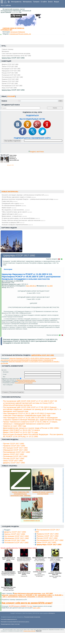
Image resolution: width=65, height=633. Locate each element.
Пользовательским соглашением (32, 617)
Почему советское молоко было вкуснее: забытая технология (23, 220)
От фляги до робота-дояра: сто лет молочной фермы (21, 218)
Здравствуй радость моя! (12, 214)
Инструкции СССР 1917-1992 (11, 68)
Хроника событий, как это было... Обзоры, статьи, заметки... (8, 559)
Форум (56, 2)
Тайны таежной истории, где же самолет (17, 212)
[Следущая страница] (63, 495)
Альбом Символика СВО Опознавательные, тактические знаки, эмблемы (20, 493)
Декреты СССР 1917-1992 (10, 64)
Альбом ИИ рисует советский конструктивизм (42, 493)
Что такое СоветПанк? (39, 560)
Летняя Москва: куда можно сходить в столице (19, 197)
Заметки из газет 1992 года (14, 426)
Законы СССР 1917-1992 (10, 66)
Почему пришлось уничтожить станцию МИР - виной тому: (55, 573)
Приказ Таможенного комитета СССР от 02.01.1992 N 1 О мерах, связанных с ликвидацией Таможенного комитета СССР (30, 423)
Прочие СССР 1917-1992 (10, 83)
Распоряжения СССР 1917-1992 (12, 85)
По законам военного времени (14, 205)
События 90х (8, 562)
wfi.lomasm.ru (51, 613)
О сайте (44, 2)
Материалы (27, 2)
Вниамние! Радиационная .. (24, 560)
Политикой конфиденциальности (9, 619)
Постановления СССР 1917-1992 (12, 77)
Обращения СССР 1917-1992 (11, 71)
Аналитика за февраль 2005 (13, 222)
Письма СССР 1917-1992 (10, 73)
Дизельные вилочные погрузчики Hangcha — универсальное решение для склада (30, 199)
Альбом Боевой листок (32, 520)
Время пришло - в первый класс (14, 216)
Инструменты (16, 2)
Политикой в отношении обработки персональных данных (15, 621)
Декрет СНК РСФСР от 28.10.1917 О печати (21, 430)
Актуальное (14, 32)
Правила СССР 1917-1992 (10, 79)
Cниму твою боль (10, 201)
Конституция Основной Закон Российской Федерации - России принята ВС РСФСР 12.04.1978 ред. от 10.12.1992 (33, 435)
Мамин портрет (9, 207)
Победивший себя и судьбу (13, 203)
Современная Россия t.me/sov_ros (20, 34)
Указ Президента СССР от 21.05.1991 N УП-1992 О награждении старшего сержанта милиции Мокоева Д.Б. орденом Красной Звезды (32, 419)
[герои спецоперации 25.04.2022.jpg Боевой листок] (32, 518)
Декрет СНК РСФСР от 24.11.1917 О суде (20, 432)
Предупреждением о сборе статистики (10, 624)
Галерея (36, 2)
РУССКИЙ (11, 96)
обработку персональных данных (25, 380)
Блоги (50, 2)
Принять (38, 631)
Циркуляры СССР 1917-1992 (13, 90)
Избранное (21, 32)
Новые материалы (10, 191)
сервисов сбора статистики (29, 630)
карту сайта (36, 608)
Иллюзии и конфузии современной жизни (17, 224)
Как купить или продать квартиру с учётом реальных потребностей (25, 195)
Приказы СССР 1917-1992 (10, 81)
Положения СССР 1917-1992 (11, 75)
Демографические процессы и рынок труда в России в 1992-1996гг (31, 428)
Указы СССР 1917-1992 (9, 87)
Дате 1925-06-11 (31, 286)
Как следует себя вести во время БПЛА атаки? (27, 603)
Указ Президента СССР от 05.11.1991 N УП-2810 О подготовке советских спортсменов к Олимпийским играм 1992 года (29, 414)
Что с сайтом (6, 5)
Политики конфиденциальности (27, 381)
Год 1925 (50, 286)
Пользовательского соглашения (23, 382)
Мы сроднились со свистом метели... (16, 210)
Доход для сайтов (10, 165)
